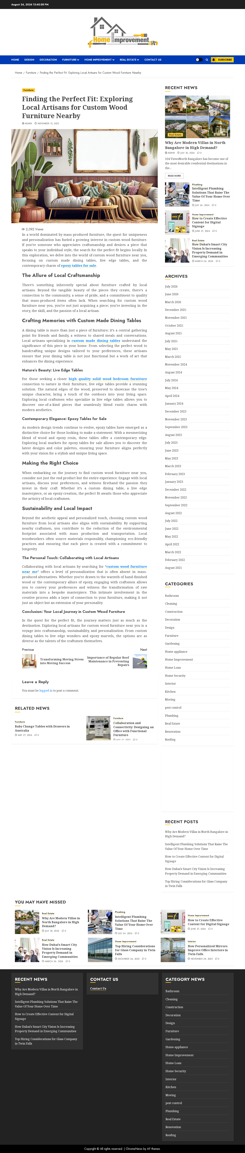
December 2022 (175, 490)
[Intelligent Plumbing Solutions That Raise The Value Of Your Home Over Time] (177, 194)
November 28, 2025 (202, 959)
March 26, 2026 (204, 261)
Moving (170, 699)
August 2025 (173, 333)
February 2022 (175, 560)
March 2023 (173, 466)
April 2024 (172, 396)
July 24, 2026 (202, 205)
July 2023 (171, 443)
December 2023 (175, 411)
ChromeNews (134, 1149)
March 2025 (173, 357)
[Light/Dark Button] (199, 59)
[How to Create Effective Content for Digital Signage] (177, 222)
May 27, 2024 (25, 735)
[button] (207, 59)
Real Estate (128, 59)
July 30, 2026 (187, 153)
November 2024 (176, 364)
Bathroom (172, 596)
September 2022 (176, 505)
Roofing (170, 739)
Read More (174, 175)
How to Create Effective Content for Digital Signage (209, 222)
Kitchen (170, 692)
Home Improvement (98, 59)
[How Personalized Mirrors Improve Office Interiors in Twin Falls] (173, 950)
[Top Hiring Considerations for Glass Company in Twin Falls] (100, 950)
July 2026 (171, 286)
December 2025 (175, 310)
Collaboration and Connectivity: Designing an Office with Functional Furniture (133, 729)
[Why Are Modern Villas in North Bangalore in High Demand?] (197, 116)
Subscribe (225, 59)
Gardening (172, 644)
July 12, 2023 (123, 740)
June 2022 (171, 529)
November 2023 (176, 419)
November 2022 (176, 497)
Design (29, 59)
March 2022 (173, 552)
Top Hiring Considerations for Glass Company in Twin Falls (135, 950)
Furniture (69, 59)
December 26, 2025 (128, 959)
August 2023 (173, 435)
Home (15, 59)
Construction (174, 612)
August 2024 (173, 372)
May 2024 (171, 388)
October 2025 (174, 326)
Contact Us (152, 59)
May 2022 (171, 536)
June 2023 (171, 450)
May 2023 (171, 458)
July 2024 (171, 380)
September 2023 (176, 427)
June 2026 (171, 294)
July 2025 (171, 341)
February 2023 (175, 474)
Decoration (48, 59)
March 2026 (173, 302)
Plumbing (197, 184)
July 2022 (171, 521)
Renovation (172, 732)
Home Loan (173, 668)
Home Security (175, 676)
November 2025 (176, 318)
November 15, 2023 (48, 123)
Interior (170, 683)
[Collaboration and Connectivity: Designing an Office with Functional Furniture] (98, 728)
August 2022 (173, 513)
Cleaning (171, 604)
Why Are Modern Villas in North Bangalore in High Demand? (195, 145)
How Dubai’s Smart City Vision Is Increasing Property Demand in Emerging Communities (210, 250)
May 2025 (171, 349)
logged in (45, 690)
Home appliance (176, 652)
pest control (173, 708)
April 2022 (172, 544)
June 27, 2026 (202, 231)
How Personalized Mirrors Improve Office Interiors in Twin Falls (208, 950)
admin (28, 123)
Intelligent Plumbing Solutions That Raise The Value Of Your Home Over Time (211, 194)
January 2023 (174, 482)
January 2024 (174, 403)
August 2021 (173, 568)
